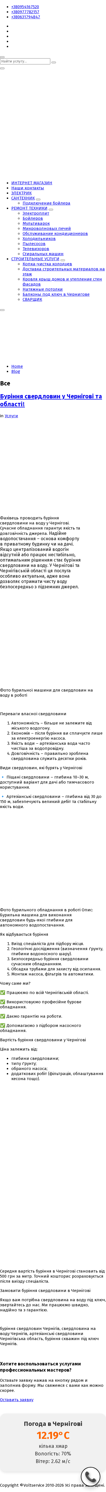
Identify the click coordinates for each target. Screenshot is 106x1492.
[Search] (53, 62)
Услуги (11, 415)
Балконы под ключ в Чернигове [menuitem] (56, 294)
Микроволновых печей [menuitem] (47, 228)
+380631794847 (25, 16)
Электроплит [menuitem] (36, 213)
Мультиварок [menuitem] (36, 223)
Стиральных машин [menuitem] (43, 253)
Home (17, 366)
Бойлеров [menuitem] (33, 218)
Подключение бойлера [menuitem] (46, 203)
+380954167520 (25, 6)
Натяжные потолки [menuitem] (43, 289)
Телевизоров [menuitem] (36, 248)
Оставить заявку (16, 1399)
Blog (15, 371)
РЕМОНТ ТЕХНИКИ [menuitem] (29, 208)
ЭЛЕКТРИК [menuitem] (21, 193)
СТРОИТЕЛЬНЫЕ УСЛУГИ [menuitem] (35, 258)
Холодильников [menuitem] (39, 238)
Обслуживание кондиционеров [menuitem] (55, 233)
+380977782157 (25, 11)
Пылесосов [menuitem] (34, 243)
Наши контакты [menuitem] (27, 187)
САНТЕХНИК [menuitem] (23, 198)
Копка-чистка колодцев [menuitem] (47, 263)
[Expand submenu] (38, 199)
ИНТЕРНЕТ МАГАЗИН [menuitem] (31, 182)
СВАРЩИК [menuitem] (32, 299)
